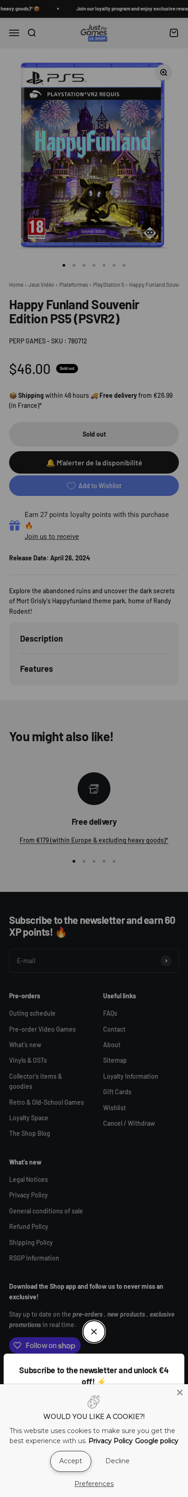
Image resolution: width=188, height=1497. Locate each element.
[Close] (179, 1392)
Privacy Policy (111, 1441)
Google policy (156, 1441)
